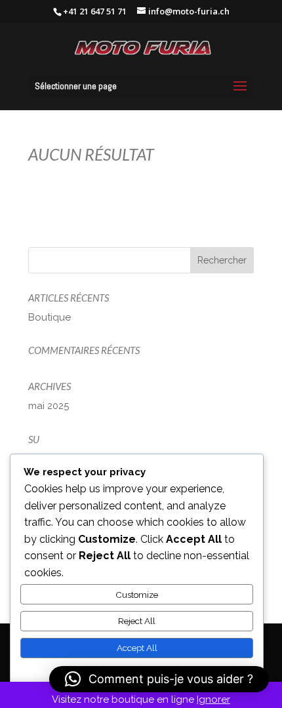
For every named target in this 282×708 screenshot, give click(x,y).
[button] (159, 679)
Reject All (136, 621)
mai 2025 (48, 406)
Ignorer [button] (213, 699)
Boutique (49, 317)
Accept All (137, 647)
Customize (136, 594)
